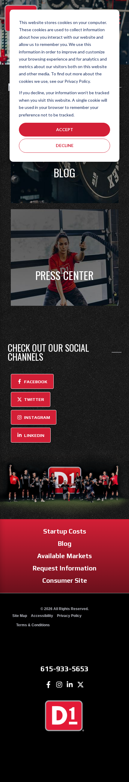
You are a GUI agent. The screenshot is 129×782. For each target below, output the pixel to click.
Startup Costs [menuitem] (64, 531)
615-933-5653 (64, 668)
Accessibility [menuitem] (42, 616)
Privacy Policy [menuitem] (69, 616)
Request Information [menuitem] (64, 568)
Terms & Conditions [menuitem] (33, 625)
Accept (64, 129)
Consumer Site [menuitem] (64, 580)
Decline (65, 145)
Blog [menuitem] (64, 543)
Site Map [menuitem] (19, 616)
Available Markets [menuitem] (64, 556)
